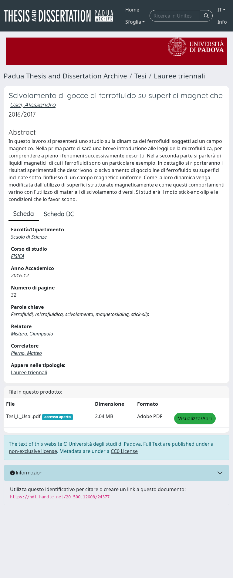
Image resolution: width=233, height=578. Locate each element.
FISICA (17, 256)
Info (222, 21)
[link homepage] (61, 15)
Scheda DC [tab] (59, 214)
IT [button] (220, 9)
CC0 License (124, 451)
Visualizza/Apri (195, 418)
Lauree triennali (179, 76)
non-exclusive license (33, 451)
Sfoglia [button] (133, 21)
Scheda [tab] (23, 213)
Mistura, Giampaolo (32, 333)
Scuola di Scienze (29, 236)
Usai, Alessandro (33, 104)
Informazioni (29, 473)
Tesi (140, 76)
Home (132, 9)
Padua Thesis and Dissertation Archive (65, 76)
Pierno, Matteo (26, 353)
